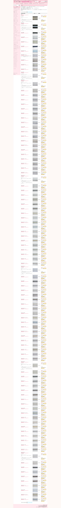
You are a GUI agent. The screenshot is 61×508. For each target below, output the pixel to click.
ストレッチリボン (15, 22)
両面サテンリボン (15, 11)
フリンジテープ (15, 53)
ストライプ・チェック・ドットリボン (17, 25)
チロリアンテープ (15, 23)
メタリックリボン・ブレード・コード (17, 36)
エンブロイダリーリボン (16, 45)
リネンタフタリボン (15, 10)
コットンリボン (15, 17)
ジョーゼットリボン (15, 31)
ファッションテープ (15, 54)
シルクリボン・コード (16, 30)
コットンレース (15, 65)
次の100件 (31, 502)
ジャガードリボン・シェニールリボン (17, 33)
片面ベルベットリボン (16, 21)
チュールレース (15, 64)
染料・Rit (14, 74)
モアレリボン (15, 37)
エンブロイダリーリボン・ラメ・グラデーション (17, 48)
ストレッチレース (15, 58)
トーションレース (15, 59)
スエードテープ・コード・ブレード (17, 40)
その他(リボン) (15, 44)
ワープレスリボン (15, 34)
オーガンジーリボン (15, 16)
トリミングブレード (15, 52)
